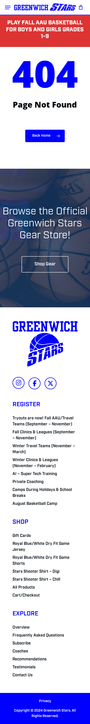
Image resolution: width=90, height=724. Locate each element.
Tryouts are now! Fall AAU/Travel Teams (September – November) (43, 421)
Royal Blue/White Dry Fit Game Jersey (41, 547)
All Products (23, 588)
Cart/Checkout (26, 596)
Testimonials (24, 667)
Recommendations (29, 659)
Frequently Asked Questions (38, 636)
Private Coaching (28, 482)
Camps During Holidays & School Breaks (42, 493)
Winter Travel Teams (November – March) (43, 449)
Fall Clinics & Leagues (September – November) (43, 435)
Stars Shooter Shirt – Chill (36, 580)
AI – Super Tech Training (34, 474)
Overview (21, 628)
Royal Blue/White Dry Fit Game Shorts (41, 561)
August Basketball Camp (34, 504)
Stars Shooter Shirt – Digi (36, 572)
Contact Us (22, 675)
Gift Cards (21, 536)
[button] (7, 7)
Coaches (20, 651)
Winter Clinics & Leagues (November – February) (35, 463)
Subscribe (21, 643)
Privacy (45, 701)
